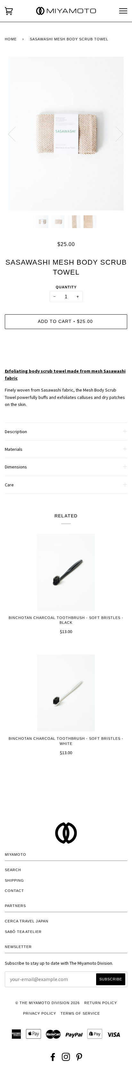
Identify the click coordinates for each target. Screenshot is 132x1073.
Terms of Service (80, 1013)
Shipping (14, 880)
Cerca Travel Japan (26, 921)
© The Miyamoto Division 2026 (47, 1003)
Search (13, 870)
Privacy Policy (39, 1013)
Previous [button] (16, 133)
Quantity (66, 287)
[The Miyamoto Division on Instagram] (66, 1059)
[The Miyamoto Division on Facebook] (53, 1059)
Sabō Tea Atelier (23, 932)
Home (11, 39)
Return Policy (100, 1003)
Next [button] (115, 133)
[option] (66, 133)
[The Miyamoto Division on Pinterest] (79, 1059)
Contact (14, 891)
